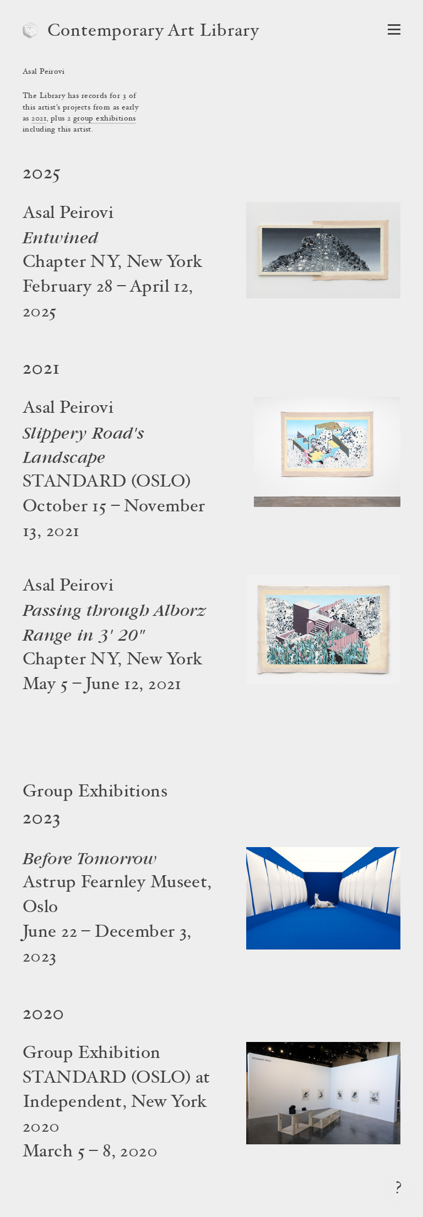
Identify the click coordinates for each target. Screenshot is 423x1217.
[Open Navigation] (394, 29)
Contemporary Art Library (153, 32)
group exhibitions (104, 119)
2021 (38, 119)
